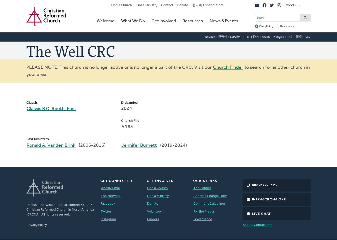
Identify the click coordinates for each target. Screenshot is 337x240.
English (210, 36)
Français (278, 36)
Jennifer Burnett (139, 145)
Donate (182, 5)
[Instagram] (279, 5)
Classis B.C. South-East (51, 108)
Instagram (108, 219)
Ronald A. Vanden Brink (51, 145)
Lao (307, 36)
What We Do (133, 21)
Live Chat (261, 214)
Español (235, 36)
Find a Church (121, 5)
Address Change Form (210, 196)
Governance (202, 219)
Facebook (108, 204)
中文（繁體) (294, 36)
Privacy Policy (37, 225)
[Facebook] (264, 5)
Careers (153, 219)
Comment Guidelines (209, 204)
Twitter (106, 212)
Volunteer (154, 212)
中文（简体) (251, 36)
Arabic (266, 36)
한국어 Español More (208, 5)
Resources (193, 21)
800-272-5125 (265, 185)
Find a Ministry (146, 5)
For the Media (203, 212)
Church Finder (228, 67)
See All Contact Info (258, 225)
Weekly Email (110, 188)
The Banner (202, 188)
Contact (167, 5)
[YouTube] (257, 5)
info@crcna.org (269, 199)
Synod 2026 (293, 5)
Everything (266, 26)
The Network (111, 196)
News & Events (224, 21)
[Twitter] (272, 5)
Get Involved (163, 21)
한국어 (222, 36)
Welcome (105, 21)
